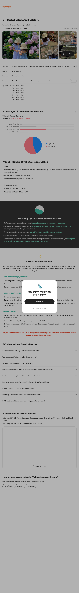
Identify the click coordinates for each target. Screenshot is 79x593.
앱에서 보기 (39, 302)
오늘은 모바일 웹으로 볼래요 (39, 308)
